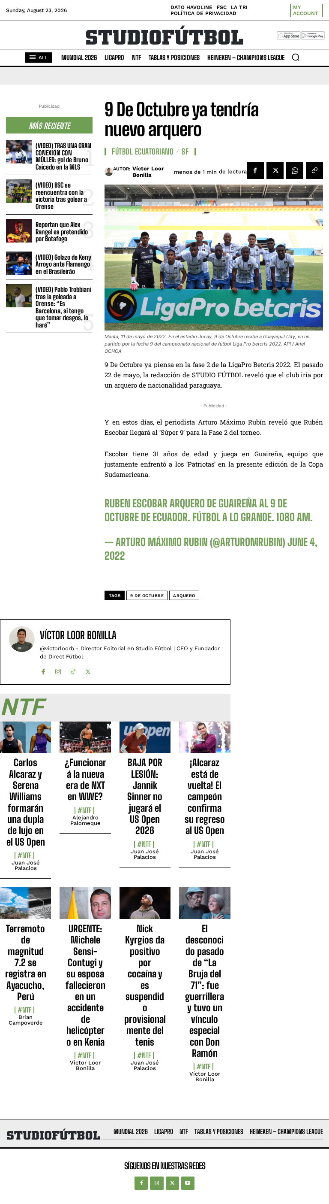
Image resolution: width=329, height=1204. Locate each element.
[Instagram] (58, 670)
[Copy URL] (314, 170)
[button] (295, 57)
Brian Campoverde (26, 1020)
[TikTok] (73, 670)
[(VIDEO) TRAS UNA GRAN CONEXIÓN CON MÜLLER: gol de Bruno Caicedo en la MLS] (19, 152)
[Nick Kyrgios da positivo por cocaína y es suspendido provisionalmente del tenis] (145, 907)
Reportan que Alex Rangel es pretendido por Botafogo (62, 232)
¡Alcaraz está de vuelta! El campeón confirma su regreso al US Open (205, 796)
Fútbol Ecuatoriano (142, 151)
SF (185, 151)
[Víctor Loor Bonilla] (109, 171)
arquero (184, 595)
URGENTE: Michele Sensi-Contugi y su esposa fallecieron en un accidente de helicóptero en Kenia (85, 985)
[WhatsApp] (294, 170)
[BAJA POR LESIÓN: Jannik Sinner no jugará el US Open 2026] (145, 742)
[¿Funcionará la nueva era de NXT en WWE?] (85, 742)
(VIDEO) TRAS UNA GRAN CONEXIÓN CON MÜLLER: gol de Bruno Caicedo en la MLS (63, 156)
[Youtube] (187, 1183)
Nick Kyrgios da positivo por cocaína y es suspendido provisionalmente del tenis (145, 985)
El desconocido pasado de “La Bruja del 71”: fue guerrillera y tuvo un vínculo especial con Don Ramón (204, 991)
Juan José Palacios (26, 865)
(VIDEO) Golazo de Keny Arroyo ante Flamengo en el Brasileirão (63, 264)
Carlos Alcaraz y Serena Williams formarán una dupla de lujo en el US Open (25, 802)
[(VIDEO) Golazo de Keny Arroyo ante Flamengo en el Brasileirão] (19, 263)
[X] (275, 170)
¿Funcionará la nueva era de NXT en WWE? (85, 779)
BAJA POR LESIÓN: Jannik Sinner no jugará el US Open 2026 (144, 796)
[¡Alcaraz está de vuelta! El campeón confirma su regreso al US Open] (204, 742)
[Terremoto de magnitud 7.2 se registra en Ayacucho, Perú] (25, 907)
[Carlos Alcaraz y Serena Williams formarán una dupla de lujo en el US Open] (25, 742)
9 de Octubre (147, 595)
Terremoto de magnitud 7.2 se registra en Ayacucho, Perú (25, 962)
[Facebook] (255, 170)
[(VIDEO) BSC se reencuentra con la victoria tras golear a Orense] (19, 191)
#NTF (24, 855)
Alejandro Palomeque (85, 820)
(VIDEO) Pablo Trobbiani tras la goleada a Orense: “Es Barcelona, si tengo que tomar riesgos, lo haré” (63, 307)
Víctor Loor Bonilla (148, 172)
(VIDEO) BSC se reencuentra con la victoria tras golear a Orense (61, 195)
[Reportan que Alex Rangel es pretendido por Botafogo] (19, 231)
